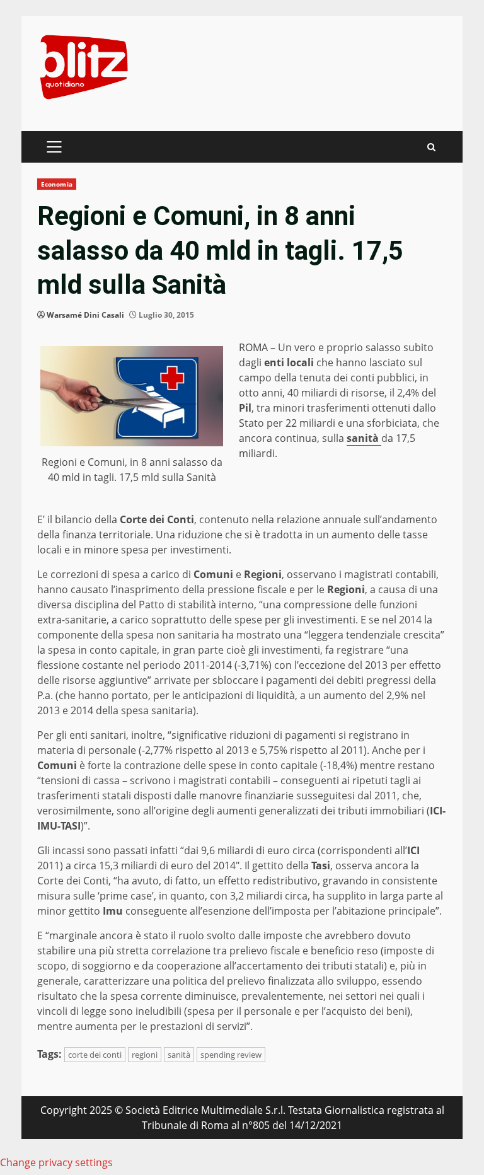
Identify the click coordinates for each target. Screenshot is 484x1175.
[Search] (431, 147)
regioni (145, 1054)
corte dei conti (95, 1054)
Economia (56, 184)
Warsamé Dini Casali (85, 315)
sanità (179, 1054)
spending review (231, 1054)
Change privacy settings (56, 1162)
